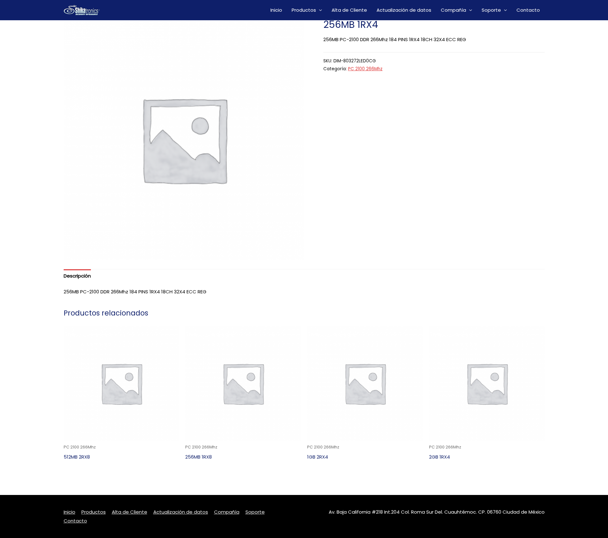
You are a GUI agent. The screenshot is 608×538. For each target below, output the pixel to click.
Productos (304, 10)
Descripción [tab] (77, 275)
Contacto (528, 10)
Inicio (276, 10)
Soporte (491, 10)
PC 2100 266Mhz (365, 69)
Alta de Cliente (349, 10)
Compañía (453, 10)
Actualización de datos (404, 10)
